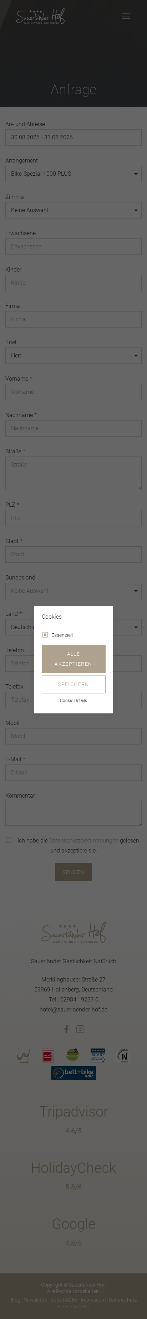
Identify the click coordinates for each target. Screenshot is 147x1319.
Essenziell (62, 635)
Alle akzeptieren (73, 659)
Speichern (73, 684)
